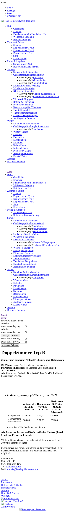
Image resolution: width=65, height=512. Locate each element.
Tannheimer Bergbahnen (25, 112)
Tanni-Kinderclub (21, 110)
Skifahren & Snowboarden (26, 123)
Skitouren (18, 142)
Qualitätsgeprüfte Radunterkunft (28, 75)
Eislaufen (17, 134)
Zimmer (17, 45)
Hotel (10, 26)
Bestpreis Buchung (16, 161)
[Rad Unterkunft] (10, 498)
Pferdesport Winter (22, 150)
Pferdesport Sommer (23, 104)
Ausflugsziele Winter (23, 153)
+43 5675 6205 (13, 466)
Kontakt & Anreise (10, 493)
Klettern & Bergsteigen (44, 93)
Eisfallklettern (19, 140)
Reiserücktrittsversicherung (26, 66)
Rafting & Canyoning (23, 102)
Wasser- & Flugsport (23, 99)
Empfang (17, 31)
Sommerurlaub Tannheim (25, 72)
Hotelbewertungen (22, 39)
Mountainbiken (40, 80)
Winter (10, 121)
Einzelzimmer (19, 58)
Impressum (6, 482)
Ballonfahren (19, 145)
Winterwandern (20, 131)
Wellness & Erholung (23, 37)
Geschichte (18, 28)
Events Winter (20, 156)
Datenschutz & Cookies (12, 485)
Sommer (11, 69)
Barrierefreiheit (8, 487)
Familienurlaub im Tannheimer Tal (29, 34)
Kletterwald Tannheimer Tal (46, 96)
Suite (15, 56)
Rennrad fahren (40, 83)
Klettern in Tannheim (23, 91)
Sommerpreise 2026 (22, 64)
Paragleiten (18, 137)
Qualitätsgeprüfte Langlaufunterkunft (31, 126)
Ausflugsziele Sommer (24, 118)
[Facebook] (7, 504)
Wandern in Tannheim (23, 88)
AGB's (4, 479)
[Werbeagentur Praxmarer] (33, 509)
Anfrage (11, 159)
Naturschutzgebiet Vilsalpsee (27, 107)
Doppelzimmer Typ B (23, 50)
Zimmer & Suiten (15, 42)
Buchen (15, 335)
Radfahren (38, 77)
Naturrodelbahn (20, 148)
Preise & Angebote (16, 61)
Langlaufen (38, 129)
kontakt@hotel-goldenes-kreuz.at (22, 469)
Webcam (5, 496)
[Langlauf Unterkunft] (12, 501)
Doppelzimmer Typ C (23, 53)
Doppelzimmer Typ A (23, 47)
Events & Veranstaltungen (25, 115)
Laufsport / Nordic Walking (26, 85)
